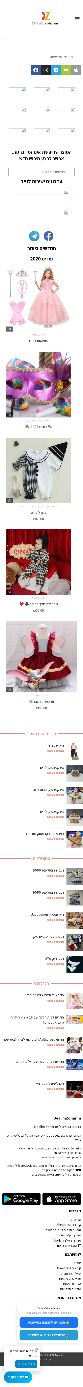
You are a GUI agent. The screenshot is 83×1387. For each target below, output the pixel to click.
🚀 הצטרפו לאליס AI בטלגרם (48, 1335)
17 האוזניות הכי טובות (67, 1245)
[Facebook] (36, 70)
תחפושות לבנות (38, 334)
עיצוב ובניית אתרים (41, 1359)
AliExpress (21, 1166)
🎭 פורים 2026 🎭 (38, 426)
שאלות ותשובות (71, 1273)
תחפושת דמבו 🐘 (41, 701)
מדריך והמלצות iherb (67, 1240)
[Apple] (76, 70)
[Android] (66, 70)
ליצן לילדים (38, 512)
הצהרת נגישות (72, 1284)
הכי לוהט (46, 420)
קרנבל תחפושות (34, 420)
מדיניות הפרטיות (70, 1289)
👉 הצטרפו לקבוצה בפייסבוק (49, 1322)
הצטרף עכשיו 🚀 (26, 1364)
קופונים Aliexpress (68, 1225)
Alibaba (32, 1166)
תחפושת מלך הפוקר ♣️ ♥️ (38, 604)
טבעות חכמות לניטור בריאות (63, 1230)
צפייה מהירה (9, 329)
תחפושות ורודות (38, 340)
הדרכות (75, 1210)
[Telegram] (56, 70)
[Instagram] (46, 70)
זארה (10, 1166)
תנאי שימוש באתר (69, 1278)
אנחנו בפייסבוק (68, 1297)
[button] (77, 18)
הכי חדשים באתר (41, 733)
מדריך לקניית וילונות (68, 1235)
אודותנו (76, 1263)
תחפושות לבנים (26, 506)
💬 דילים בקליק (18, 1377)
